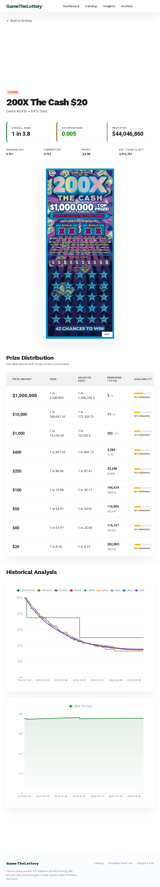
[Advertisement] (80, 56)
